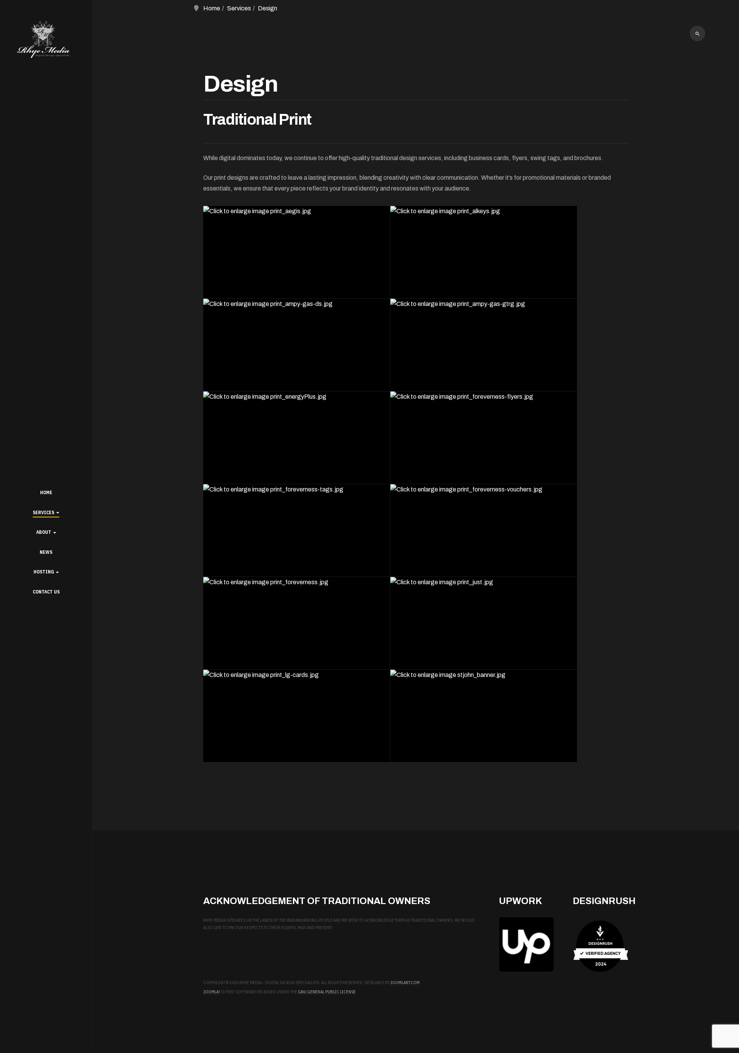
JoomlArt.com (405, 982)
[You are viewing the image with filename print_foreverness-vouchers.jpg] (483, 530)
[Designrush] (600, 946)
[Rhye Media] (46, 41)
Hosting (44, 572)
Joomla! (211, 991)
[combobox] (697, 33)
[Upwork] (526, 944)
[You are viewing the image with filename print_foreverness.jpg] (296, 623)
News (46, 552)
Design (267, 8)
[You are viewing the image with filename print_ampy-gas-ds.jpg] (296, 345)
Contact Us (46, 592)
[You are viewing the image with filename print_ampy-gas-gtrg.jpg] (483, 345)
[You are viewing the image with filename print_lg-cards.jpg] (296, 716)
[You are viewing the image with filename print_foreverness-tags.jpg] (296, 530)
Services (44, 512)
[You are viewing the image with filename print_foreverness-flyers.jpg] (483, 437)
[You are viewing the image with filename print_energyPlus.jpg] (296, 437)
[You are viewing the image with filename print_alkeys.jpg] (483, 252)
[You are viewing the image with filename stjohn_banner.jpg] (483, 716)
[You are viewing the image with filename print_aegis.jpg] (296, 252)
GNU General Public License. (327, 991)
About (44, 532)
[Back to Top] (711, 1025)
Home (46, 492)
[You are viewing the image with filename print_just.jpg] (483, 623)
